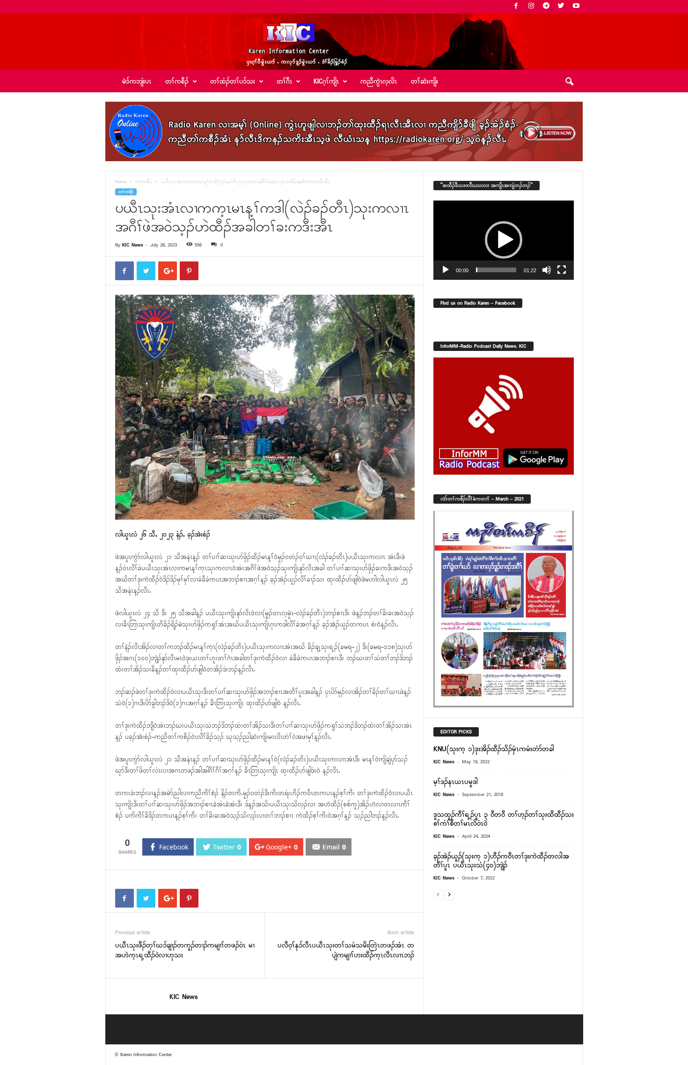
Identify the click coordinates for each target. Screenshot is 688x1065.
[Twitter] (561, 7)
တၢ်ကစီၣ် (143, 182)
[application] (503, 240)
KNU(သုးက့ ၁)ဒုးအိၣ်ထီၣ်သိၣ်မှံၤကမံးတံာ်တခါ (493, 749)
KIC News (132, 245)
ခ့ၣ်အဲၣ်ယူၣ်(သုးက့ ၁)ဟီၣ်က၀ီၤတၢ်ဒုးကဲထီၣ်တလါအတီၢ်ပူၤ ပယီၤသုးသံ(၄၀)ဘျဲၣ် (501, 861)
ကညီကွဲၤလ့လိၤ (378, 82)
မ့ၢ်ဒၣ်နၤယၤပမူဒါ (455, 782)
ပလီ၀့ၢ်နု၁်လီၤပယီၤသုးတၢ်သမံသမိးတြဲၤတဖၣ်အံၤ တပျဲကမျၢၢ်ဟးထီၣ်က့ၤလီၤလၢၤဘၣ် (346, 951)
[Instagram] (531, 7)
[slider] (496, 270)
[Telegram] (546, 7)
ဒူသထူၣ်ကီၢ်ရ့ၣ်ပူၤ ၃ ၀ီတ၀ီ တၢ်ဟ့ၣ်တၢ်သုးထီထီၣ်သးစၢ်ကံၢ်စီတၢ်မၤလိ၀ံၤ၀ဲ (503, 819)
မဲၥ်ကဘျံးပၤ (136, 82)
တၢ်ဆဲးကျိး (424, 82)
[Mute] (546, 270)
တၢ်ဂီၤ (284, 82)
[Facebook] (516, 7)
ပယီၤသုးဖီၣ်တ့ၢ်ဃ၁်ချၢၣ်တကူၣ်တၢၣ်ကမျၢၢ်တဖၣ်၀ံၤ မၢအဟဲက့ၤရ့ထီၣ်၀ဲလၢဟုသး (185, 951)
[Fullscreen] (561, 270)
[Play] (445, 270)
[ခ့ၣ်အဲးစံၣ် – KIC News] (344, 42)
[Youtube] (576, 7)
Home (120, 182)
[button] (569, 82)
